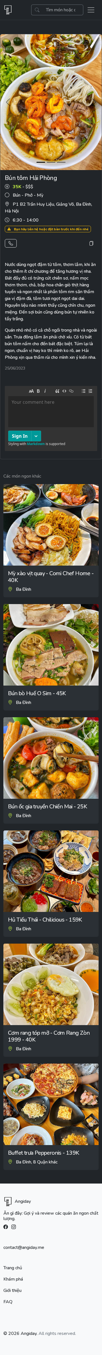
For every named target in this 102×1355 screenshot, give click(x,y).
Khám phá (13, 1279)
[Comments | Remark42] (51, 419)
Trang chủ (12, 1268)
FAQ (7, 1302)
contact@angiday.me (23, 1247)
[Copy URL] (91, 243)
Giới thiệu (12, 1290)
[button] (11, 243)
